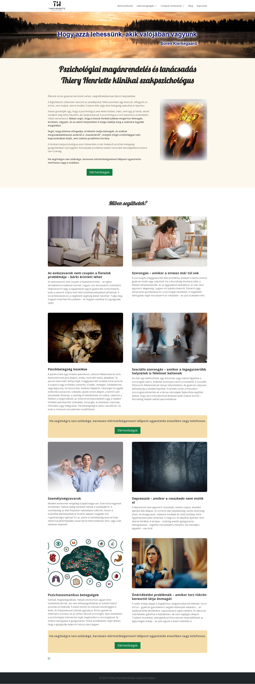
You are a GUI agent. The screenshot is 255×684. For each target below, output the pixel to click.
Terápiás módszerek (171, 6)
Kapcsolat (202, 6)
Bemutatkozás (125, 6)
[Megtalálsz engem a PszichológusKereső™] (49, 658)
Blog (190, 6)
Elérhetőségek (99, 172)
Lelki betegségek (145, 6)
